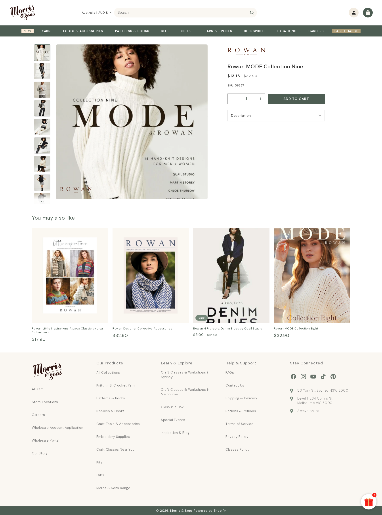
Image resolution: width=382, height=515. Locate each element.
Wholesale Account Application (57, 427)
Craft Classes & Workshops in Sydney (185, 374)
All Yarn (38, 389)
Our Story (40, 453)
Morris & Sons (181, 511)
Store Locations (45, 402)
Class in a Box (172, 407)
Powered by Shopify (210, 511)
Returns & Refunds (240, 411)
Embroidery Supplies (113, 437)
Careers (38, 415)
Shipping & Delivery (241, 398)
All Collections (108, 372)
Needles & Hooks (110, 411)
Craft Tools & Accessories (118, 424)
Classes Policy (237, 449)
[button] (368, 12)
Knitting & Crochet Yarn (115, 385)
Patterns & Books (110, 398)
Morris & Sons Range (113, 488)
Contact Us (234, 385)
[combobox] (185, 12)
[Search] (252, 12)
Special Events (173, 420)
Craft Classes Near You (115, 449)
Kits (99, 462)
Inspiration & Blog (175, 433)
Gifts (100, 475)
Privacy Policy (236, 437)
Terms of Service (239, 424)
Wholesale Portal (45, 440)
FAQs (229, 372)
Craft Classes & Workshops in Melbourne (185, 391)
